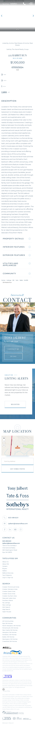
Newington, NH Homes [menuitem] (9, 639)
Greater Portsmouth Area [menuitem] (10, 587)
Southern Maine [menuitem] (7, 600)
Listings (9, 280)
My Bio (13, 356)
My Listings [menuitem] (6, 603)
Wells (21, 280)
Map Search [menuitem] (6, 609)
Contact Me (13, 349)
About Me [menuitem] (5, 564)
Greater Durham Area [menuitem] (9, 596)
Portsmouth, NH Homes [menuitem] (10, 628)
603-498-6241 (12, 341)
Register (15, 404)
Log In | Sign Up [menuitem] (7, 577)
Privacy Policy (6, 691)
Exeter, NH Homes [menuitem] (8, 637)
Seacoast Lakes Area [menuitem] (9, 598)
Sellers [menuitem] (4, 571)
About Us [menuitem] (5, 562)
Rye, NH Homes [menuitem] (7, 623)
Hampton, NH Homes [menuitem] (9, 632)
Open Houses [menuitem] (6, 612)
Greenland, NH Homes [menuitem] (9, 641)
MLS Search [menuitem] (6, 607)
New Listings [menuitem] (6, 605)
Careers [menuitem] (4, 566)
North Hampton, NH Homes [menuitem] (11, 625)
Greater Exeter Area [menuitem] (8, 591)
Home (3, 280)
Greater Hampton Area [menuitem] (9, 589)
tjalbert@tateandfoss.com (18, 523)
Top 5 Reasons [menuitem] (7, 575)
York (17, 280)
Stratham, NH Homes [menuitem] (9, 634)
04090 (26, 280)
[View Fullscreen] (4, 445)
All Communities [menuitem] (7, 621)
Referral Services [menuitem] (7, 573)
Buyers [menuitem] (4, 568)
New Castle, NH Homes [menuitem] (9, 630)
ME (13, 280)
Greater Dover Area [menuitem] (8, 594)
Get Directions (17, 469)
